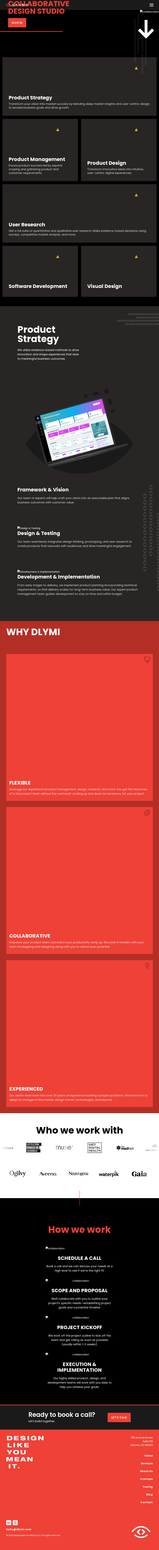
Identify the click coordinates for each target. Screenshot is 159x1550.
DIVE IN (17, 23)
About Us (146, 1471)
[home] (43, 1472)
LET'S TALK (119, 1417)
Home (149, 1455)
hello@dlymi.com (18, 1529)
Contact (147, 1502)
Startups (146, 1479)
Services (147, 1463)
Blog (149, 1494)
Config (148, 1487)
